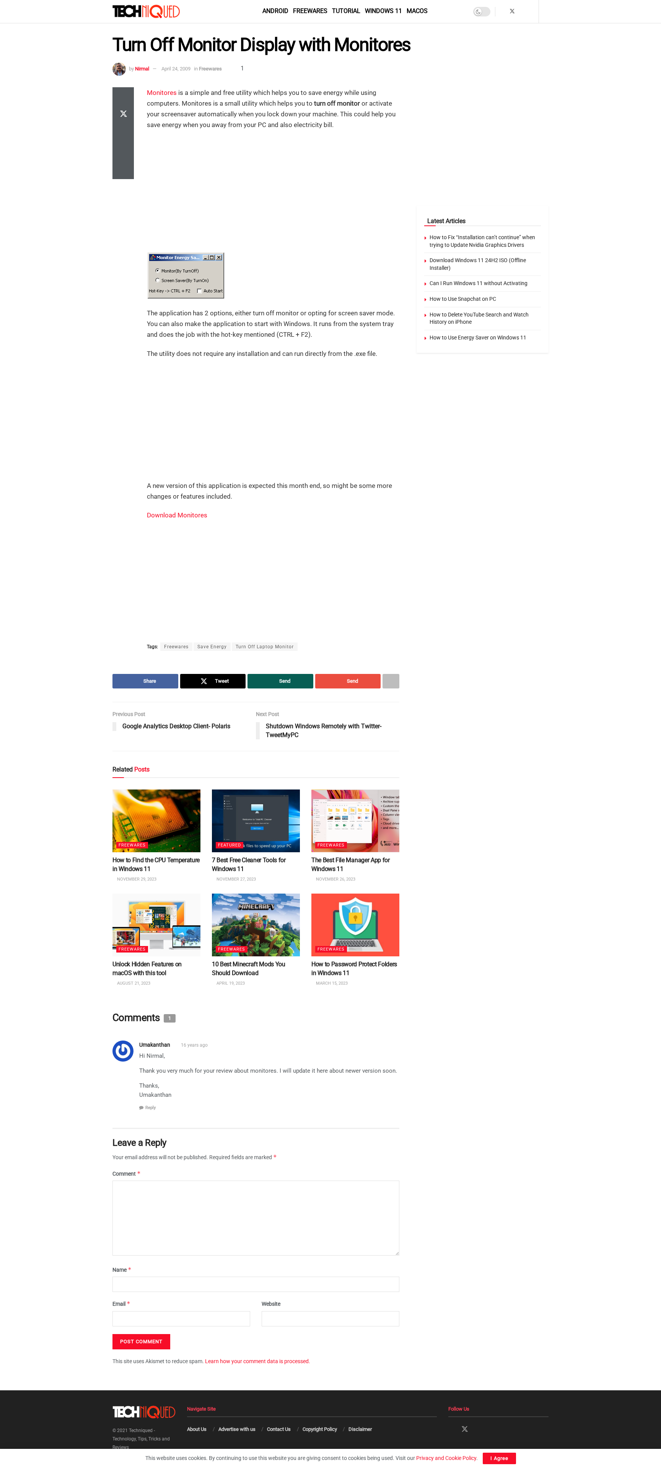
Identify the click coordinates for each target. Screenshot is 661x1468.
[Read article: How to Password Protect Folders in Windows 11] (355, 925)
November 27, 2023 (235, 879)
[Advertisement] (273, 191)
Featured (229, 845)
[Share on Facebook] (123, 96)
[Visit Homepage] (159, 11)
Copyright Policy (320, 1429)
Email (121, 1304)
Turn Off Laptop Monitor (265, 646)
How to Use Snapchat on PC (463, 299)
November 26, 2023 (335, 879)
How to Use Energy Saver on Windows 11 (478, 337)
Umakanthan (154, 1045)
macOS (417, 11)
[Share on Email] (123, 151)
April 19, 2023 (230, 983)
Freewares (310, 11)
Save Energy (212, 646)
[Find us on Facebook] (502, 11)
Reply (150, 1107)
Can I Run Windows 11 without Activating (478, 283)
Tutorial (346, 11)
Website (271, 1304)
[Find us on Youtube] (532, 11)
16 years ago (194, 1045)
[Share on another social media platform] (123, 170)
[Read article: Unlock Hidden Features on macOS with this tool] (156, 925)
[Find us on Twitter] (512, 11)
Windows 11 (383, 11)
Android (275, 11)
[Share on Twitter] (123, 115)
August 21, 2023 (133, 983)
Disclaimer (360, 1429)
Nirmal (142, 69)
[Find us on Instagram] (522, 11)
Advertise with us (237, 1429)
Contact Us (279, 1429)
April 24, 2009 (175, 69)
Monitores (162, 92)
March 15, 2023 (331, 983)
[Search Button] (546, 11)
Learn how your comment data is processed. (257, 1361)
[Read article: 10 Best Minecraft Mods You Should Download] (256, 925)
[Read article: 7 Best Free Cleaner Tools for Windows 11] (256, 820)
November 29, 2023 (136, 879)
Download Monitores (177, 515)
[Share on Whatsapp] (123, 133)
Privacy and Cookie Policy (446, 1458)
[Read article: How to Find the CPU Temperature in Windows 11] (156, 820)
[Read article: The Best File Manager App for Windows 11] (355, 820)
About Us (197, 1429)
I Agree (499, 1458)
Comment (126, 1173)
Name (122, 1269)
